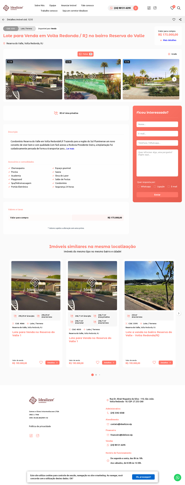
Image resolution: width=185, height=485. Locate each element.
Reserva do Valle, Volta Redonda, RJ (24, 43)
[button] (174, 79)
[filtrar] (178, 8)
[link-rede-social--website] (161, 8)
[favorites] (173, 19)
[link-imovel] (35, 285)
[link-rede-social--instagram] (155, 8)
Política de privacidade (40, 426)
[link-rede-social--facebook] (149, 8)
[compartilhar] (180, 19)
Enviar (157, 195)
